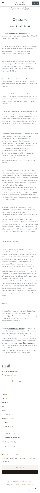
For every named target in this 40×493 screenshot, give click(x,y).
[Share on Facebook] (17, 26)
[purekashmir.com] (20, 3)
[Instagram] (20, 381)
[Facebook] (5, 381)
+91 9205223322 (10, 446)
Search (4, 410)
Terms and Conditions (8, 418)
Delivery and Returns (8, 426)
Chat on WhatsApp (11, 442)
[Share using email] (29, 26)
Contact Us (5, 399)
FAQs (3, 406)
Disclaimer (5, 422)
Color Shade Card (7, 414)
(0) (36, 3)
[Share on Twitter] (21, 26)
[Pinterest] (12, 381)
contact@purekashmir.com (11, 316)
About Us (5, 403)
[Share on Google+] (25, 26)
